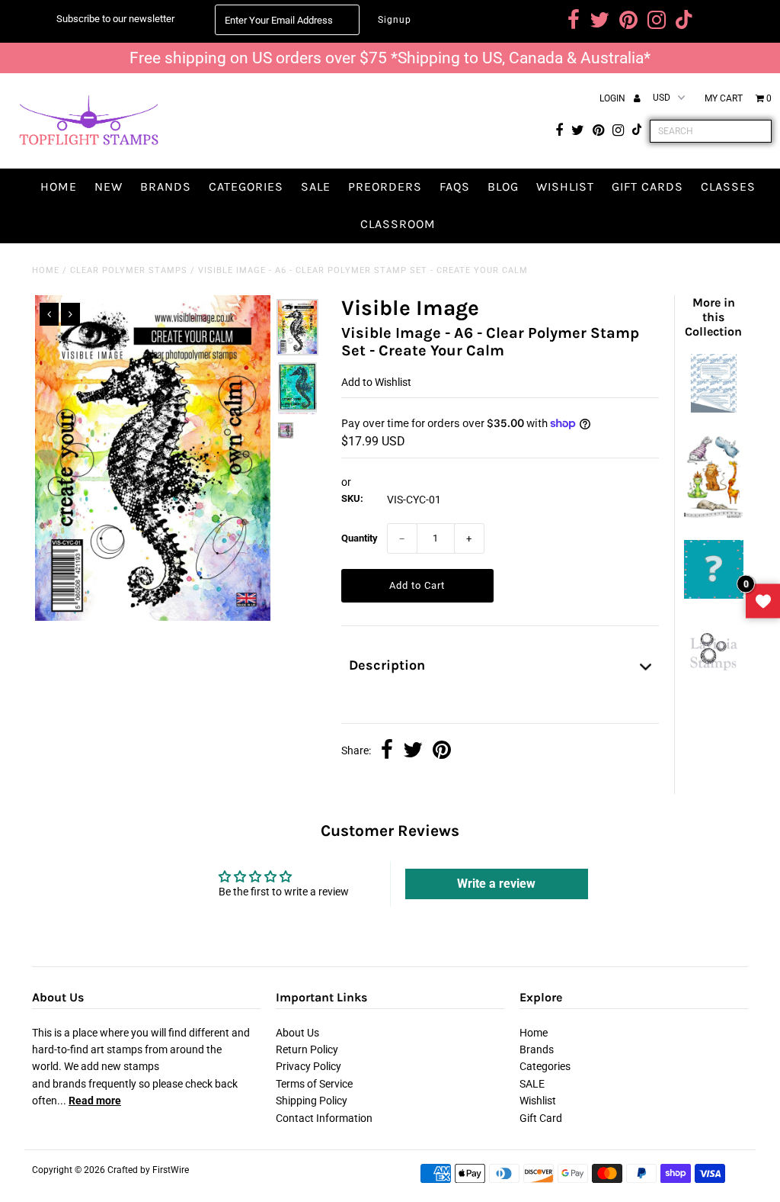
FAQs (455, 186)
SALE (316, 186)
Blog (503, 186)
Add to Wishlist (376, 382)
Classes (728, 186)
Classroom (398, 224)
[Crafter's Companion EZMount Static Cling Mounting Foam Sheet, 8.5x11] (713, 409)
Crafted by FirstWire (148, 1170)
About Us (297, 1033)
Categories (246, 186)
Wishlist (565, 186)
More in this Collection (713, 317)
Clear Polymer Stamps (128, 270)
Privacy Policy (308, 1066)
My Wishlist (763, 601)
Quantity (359, 538)
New (108, 186)
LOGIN (613, 98)
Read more (95, 1100)
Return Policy (307, 1049)
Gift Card (540, 1118)
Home (58, 186)
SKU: (352, 498)
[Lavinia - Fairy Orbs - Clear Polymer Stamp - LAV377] (713, 674)
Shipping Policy (311, 1100)
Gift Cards (647, 186)
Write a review (496, 883)
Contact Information (324, 1118)
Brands (165, 186)
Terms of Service (314, 1084)
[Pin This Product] (442, 751)
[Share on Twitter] (413, 751)
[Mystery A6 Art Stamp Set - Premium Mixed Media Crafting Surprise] (713, 595)
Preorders (385, 186)
